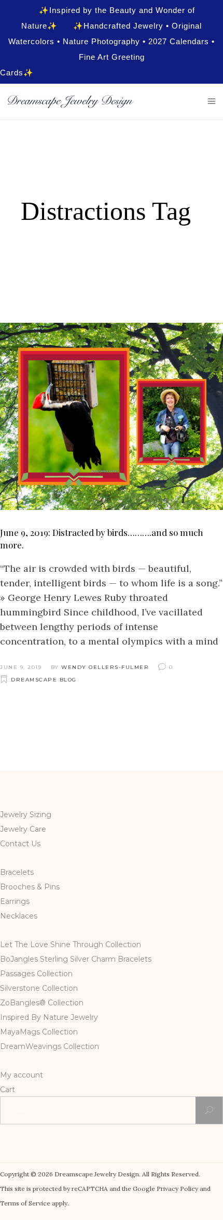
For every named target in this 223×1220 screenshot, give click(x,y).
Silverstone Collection (39, 988)
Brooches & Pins (30, 886)
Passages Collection (36, 973)
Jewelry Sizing (25, 814)
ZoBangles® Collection (41, 1002)
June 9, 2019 (20, 667)
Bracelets (17, 872)
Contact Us (20, 843)
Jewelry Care (23, 829)
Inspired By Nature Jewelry (49, 1017)
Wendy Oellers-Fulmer (105, 667)
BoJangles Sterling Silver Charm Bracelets (75, 959)
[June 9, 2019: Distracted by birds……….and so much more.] (111, 416)
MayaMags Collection (39, 1032)
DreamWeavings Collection (49, 1046)
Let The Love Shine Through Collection (70, 944)
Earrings (15, 901)
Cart (7, 1089)
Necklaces (18, 916)
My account (21, 1075)
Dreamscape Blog (44, 679)
